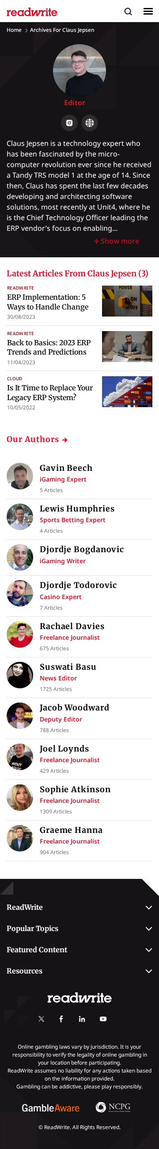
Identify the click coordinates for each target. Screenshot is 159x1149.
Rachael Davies (72, 626)
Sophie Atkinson (75, 789)
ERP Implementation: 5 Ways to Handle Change (47, 302)
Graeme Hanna (71, 830)
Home (14, 30)
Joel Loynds (64, 749)
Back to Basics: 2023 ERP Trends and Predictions (49, 347)
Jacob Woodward (75, 707)
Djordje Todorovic (78, 585)
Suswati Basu (68, 667)
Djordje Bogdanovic (82, 549)
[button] (128, 11)
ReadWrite (20, 288)
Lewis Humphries (77, 509)
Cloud (15, 378)
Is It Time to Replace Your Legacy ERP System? (50, 392)
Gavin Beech (66, 468)
